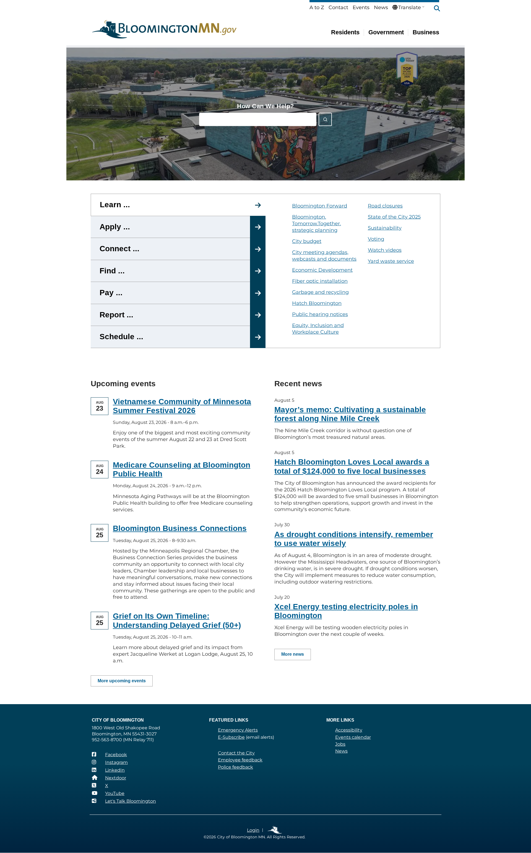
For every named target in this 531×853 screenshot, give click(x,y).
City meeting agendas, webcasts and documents (324, 255)
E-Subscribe (231, 737)
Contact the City (236, 753)
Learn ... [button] (115, 204)
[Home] (164, 29)
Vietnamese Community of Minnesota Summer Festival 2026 (182, 406)
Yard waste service (391, 261)
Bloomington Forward (319, 206)
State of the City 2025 (394, 217)
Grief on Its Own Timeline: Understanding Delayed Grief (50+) (177, 620)
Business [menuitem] (426, 32)
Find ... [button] (112, 270)
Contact (338, 7)
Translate (409, 7)
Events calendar (353, 737)
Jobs (340, 744)
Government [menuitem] (386, 32)
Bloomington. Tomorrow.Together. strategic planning (316, 223)
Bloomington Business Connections (180, 528)
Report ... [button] (116, 314)
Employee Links (275, 830)
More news (292, 654)
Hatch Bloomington (317, 303)
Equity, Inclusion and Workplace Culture (318, 328)
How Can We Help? (265, 106)
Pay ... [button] (111, 292)
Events (361, 7)
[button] (434, 9)
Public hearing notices (320, 314)
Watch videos (385, 250)
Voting (376, 239)
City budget (306, 241)
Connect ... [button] (119, 248)
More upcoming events (122, 680)
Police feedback (235, 767)
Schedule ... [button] (121, 336)
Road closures (385, 206)
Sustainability (385, 228)
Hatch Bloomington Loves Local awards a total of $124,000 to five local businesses (351, 466)
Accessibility (348, 730)
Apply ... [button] (115, 226)
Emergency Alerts (238, 730)
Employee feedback (240, 760)
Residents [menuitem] (345, 32)
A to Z (316, 7)
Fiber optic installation (320, 281)
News (381, 7)
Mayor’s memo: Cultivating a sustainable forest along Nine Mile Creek (350, 414)
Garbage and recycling (320, 292)
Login (253, 830)
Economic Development (322, 270)
